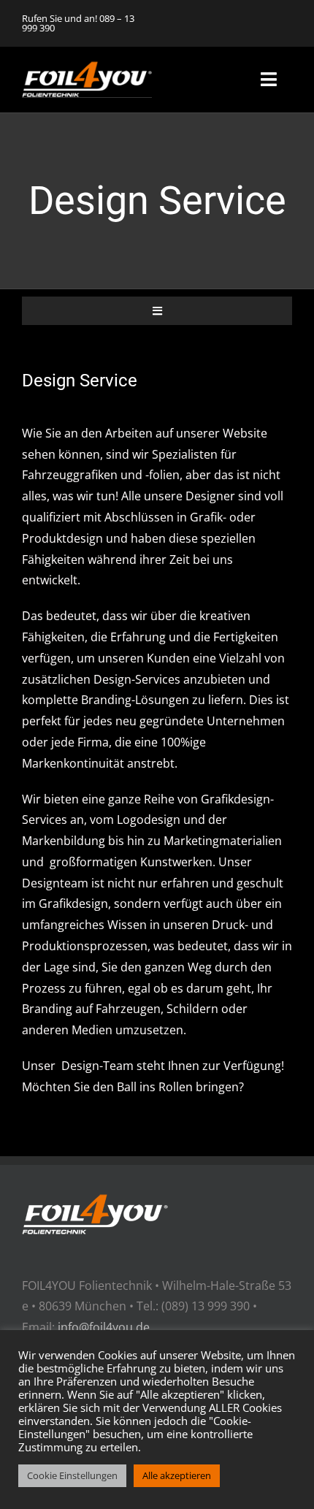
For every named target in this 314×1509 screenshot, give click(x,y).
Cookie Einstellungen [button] (72, 1475)
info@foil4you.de (104, 1327)
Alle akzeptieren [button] (176, 1475)
